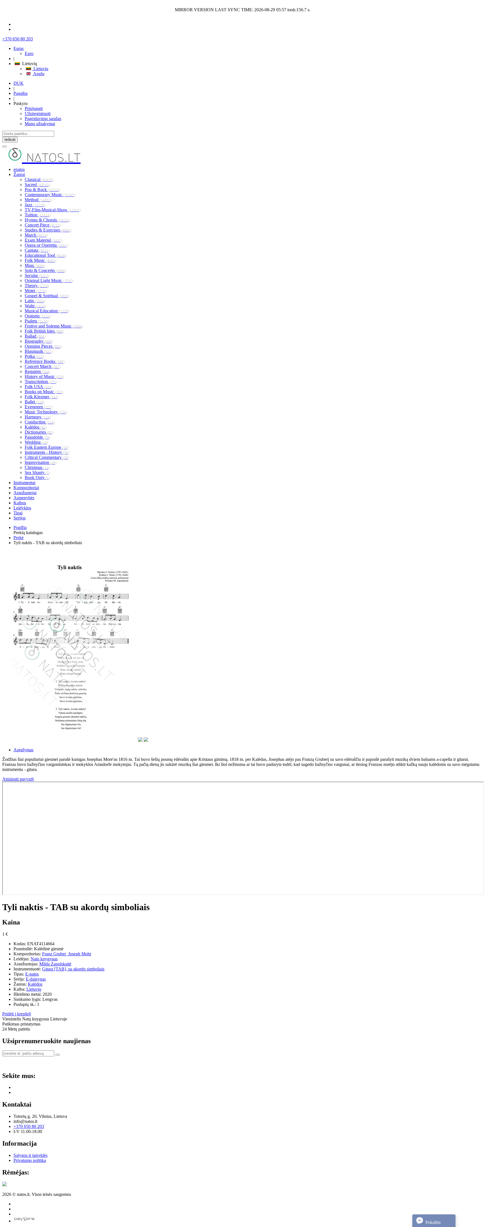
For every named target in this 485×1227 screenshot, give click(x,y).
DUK (18, 83)
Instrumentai (24, 482)
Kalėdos (36, 427)
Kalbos (19, 502)
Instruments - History (47, 452)
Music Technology (46, 411)
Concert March (43, 366)
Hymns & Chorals (47, 220)
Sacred (37, 184)
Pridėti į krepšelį (16, 1013)
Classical (39, 179)
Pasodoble (37, 437)
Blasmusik (38, 351)
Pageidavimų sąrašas (43, 118)
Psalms (36, 321)
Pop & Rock (42, 189)
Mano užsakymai (40, 123)
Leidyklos (22, 507)
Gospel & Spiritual (47, 295)
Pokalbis (432, 1222)
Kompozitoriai (26, 487)
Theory (37, 285)
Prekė (18, 537)
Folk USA (38, 386)
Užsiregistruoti (38, 113)
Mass (35, 265)
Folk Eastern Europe (46, 447)
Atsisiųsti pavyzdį (18, 779)
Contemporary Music (50, 194)
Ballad (35, 336)
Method (38, 199)
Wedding (36, 442)
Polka (34, 356)
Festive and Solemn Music (54, 326)
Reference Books (45, 361)
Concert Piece (43, 225)
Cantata (37, 250)
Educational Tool (45, 255)
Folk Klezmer (41, 396)
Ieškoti (9, 140)
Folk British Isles (44, 331)
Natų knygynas (44, 958)
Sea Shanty (37, 472)
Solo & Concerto (45, 270)
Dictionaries (39, 432)
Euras (18, 48)
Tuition (38, 214)
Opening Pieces (43, 346)
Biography (39, 341)
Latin (35, 300)
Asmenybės (23, 497)
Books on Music (44, 391)
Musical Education (47, 310)
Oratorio (38, 315)
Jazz (35, 204)
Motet (35, 290)
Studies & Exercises (48, 230)
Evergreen (38, 406)
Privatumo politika (29, 1160)
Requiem (37, 371)
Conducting (40, 422)
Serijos (19, 518)
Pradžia (20, 527)
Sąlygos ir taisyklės (30, 1155)
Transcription (41, 381)
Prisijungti (34, 108)
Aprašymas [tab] (23, 749)
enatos (19, 169)
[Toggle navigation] (4, 146)
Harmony (38, 417)
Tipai (17, 513)
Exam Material (43, 240)
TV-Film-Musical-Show (53, 209)
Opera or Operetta (46, 245)
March (36, 235)
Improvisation (40, 462)
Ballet (34, 401)
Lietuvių (40, 68)
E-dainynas (36, 979)
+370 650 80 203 (17, 38)
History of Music (44, 376)
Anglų (38, 73)
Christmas (37, 467)
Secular (37, 275)
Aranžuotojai (24, 492)
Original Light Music (49, 280)
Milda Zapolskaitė (55, 964)
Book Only (37, 477)
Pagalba (20, 93)
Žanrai (19, 174)
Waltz (35, 305)
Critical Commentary (47, 457)
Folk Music (40, 260)
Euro (29, 53)
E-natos (32, 974)
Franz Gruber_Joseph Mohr (66, 953)
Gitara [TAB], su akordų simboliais (73, 969)
